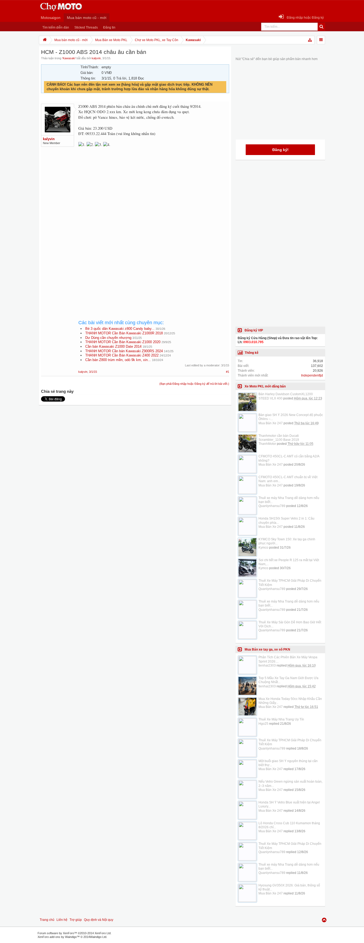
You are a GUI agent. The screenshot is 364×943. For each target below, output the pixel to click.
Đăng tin (109, 27)
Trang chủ (47, 920)
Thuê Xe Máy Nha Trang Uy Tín (281, 719)
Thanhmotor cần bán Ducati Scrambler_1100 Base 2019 (278, 438)
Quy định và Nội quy (98, 920)
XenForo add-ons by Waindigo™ (59, 936)
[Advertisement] (153, 196)
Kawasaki (69, 58)
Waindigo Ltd (98, 936)
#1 (227, 371)
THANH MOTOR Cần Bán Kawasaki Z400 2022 (122, 355)
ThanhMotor (267, 444)
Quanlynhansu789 (271, 506)
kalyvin (96, 58)
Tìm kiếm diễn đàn (55, 27)
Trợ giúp (76, 920)
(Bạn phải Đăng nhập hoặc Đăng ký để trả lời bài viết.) (194, 383)
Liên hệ (61, 920)
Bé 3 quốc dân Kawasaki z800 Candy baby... (120, 329)
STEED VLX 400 (270, 398)
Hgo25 (263, 724)
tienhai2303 (267, 665)
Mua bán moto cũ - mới (86, 17)
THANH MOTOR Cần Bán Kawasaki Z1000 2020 (122, 342)
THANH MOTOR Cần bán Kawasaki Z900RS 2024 (124, 351)
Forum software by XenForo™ (74, 933)
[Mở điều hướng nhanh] (310, 40)
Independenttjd (312, 375)
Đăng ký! (280, 150)
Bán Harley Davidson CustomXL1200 (285, 394)
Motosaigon (50, 17)
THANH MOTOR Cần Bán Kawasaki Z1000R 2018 (124, 333)
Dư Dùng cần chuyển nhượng (108, 338)
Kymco (263, 547)
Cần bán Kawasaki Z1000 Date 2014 (113, 346)
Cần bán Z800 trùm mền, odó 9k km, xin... (118, 360)
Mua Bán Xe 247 (270, 423)
